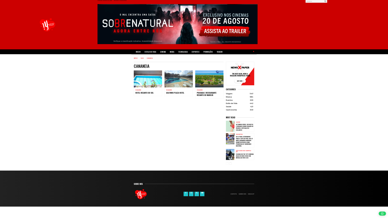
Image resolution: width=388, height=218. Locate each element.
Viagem (138, 90)
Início (136, 58)
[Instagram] (191, 194)
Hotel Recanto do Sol (144, 92)
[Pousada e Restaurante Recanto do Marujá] (209, 78)
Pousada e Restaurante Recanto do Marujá (206, 93)
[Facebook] (186, 194)
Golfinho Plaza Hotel (175, 92)
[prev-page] (227, 163)
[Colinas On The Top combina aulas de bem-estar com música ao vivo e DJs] (230, 154)
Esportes (239, 134)
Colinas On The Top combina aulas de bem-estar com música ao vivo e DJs (245, 156)
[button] (382, 214)
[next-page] (230, 163)
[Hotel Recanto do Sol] (148, 78)
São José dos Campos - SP (244, 151)
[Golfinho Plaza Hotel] (178, 78)
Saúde (238, 122)
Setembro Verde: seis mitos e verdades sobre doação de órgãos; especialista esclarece (244, 127)
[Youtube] (202, 194)
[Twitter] (197, 194)
